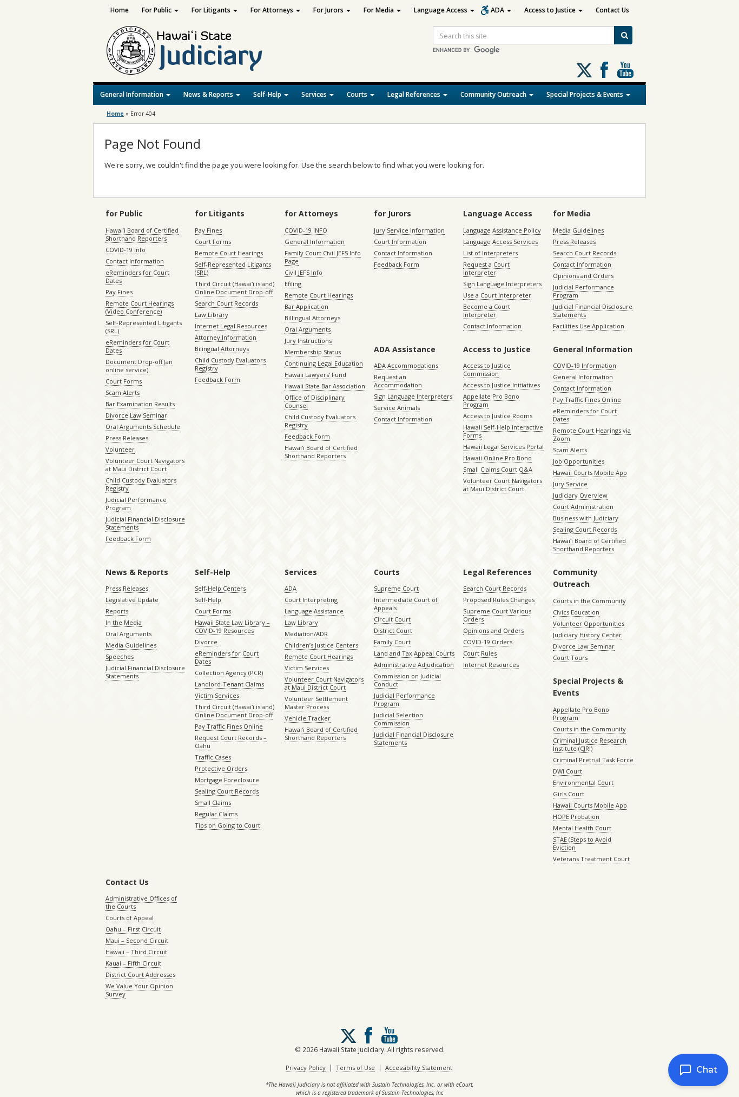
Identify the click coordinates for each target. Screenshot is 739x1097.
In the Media (123, 622)
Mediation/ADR (306, 634)
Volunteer (120, 449)
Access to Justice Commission (487, 369)
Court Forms (123, 381)
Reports (116, 611)
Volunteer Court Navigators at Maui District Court (144, 465)
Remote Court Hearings (229, 253)
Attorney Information (225, 337)
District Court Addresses (140, 974)
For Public (157, 10)
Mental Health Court (582, 828)
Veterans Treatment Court (591, 859)
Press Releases (126, 438)
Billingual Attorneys (312, 318)
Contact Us (612, 10)
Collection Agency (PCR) (229, 673)
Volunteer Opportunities (588, 623)
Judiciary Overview (580, 495)
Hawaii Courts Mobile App (590, 472)
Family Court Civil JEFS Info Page (323, 257)
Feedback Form (128, 538)
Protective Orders (221, 768)
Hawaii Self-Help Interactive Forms (503, 431)
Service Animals (397, 408)
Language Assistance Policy (502, 230)
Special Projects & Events (585, 94)
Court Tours (570, 657)
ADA (498, 10)
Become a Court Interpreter (486, 310)
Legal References (414, 94)
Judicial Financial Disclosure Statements (145, 523)
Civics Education (576, 612)
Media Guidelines (578, 230)
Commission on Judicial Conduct (407, 680)
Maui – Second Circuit (136, 940)
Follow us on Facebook (604, 70)
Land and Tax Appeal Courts (414, 653)
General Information (132, 94)
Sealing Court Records (585, 529)
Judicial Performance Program (136, 503)
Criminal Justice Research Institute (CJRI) (589, 744)
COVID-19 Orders (487, 642)
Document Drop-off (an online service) (139, 366)
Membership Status (313, 352)
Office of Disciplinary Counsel (315, 401)
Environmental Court (583, 782)
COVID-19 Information (584, 365)
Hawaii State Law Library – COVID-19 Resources (232, 626)
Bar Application (306, 306)
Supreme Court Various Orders (497, 615)
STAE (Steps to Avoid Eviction (582, 843)
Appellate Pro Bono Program (491, 400)
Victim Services (217, 695)
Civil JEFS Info (303, 272)
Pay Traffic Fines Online (587, 399)
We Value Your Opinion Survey (139, 990)
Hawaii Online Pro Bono (497, 458)
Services (314, 94)
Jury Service (570, 484)
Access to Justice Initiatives (501, 385)
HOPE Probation (576, 816)
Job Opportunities (578, 461)
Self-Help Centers (220, 588)
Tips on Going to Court (227, 825)
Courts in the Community (589, 601)
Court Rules (480, 653)
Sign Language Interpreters (502, 284)
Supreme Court (396, 588)
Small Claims (213, 802)
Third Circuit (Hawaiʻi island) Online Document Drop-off (234, 288)
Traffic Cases (213, 757)
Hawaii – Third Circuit (136, 952)
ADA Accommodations (406, 365)
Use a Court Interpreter (497, 295)
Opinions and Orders (583, 276)
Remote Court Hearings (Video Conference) (139, 307)
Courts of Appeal (129, 918)
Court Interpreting (311, 600)
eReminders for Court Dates (137, 276)
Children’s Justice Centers (321, 645)
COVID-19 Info (125, 250)
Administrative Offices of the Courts (141, 902)
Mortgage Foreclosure (227, 780)
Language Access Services (500, 241)
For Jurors (329, 10)
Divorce (206, 642)
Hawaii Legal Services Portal (503, 446)
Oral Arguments (308, 329)
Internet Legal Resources (231, 326)
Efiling (293, 284)
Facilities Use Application (588, 326)
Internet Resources (491, 664)
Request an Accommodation (398, 381)
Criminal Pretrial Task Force (593, 760)
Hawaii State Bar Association (325, 386)
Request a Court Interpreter (486, 268)
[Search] (623, 35)
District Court (393, 630)
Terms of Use (355, 1067)
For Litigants (212, 10)
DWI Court (567, 771)
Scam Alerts (122, 392)
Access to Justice (550, 10)
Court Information (400, 241)
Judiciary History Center (587, 635)
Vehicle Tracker (308, 718)
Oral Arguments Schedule (142, 426)
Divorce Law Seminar (136, 415)
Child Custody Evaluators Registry (140, 484)
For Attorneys (272, 10)
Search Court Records (226, 303)
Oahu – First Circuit (133, 929)
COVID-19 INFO (306, 230)
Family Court (392, 642)
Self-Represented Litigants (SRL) (143, 327)
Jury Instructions (308, 340)
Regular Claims (216, 814)
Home (119, 10)
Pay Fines (119, 292)
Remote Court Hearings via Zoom (592, 434)
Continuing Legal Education (324, 363)
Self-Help (268, 94)
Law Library (211, 314)
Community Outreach (494, 94)
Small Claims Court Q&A (497, 469)
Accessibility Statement (418, 1067)
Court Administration (583, 507)
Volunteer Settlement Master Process (316, 703)
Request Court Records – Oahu (231, 741)
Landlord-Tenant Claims (229, 684)
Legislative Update (132, 600)
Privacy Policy (306, 1067)
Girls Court (568, 794)
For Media (379, 10)
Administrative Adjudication (414, 664)
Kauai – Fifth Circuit (133, 963)
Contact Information (134, 261)
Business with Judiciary (585, 518)
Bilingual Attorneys (222, 349)
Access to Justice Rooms (497, 416)
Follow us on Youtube (625, 70)
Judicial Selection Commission (398, 719)
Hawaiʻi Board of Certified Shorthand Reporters (142, 234)
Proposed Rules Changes (499, 600)
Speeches (119, 656)
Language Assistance (314, 611)
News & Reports (209, 94)
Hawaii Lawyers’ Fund (315, 375)
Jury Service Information (409, 230)
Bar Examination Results (140, 404)
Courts (358, 94)
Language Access (441, 10)
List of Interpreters (490, 253)
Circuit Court (392, 619)
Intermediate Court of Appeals (406, 604)
